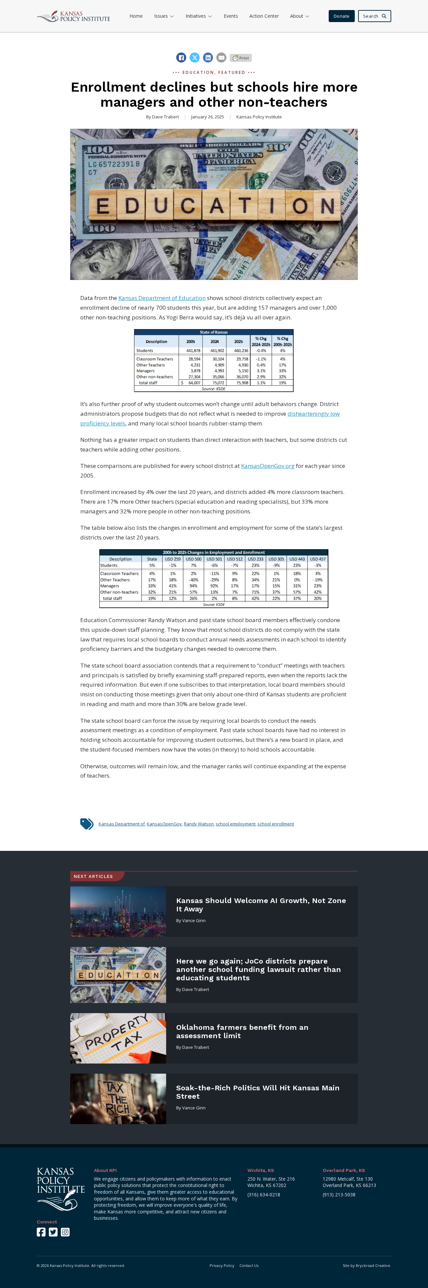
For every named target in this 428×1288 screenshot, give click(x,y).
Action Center (264, 16)
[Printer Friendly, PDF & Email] (241, 57)
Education (198, 72)
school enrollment (275, 824)
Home (136, 16)
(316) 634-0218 (263, 1194)
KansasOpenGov (164, 824)
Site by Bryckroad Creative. (367, 1265)
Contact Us (248, 1265)
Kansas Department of (122, 824)
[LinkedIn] (208, 58)
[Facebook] (181, 58)
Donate (342, 16)
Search (371, 16)
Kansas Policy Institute (259, 117)
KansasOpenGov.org (268, 466)
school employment (235, 824)
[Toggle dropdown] (172, 16)
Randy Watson (199, 824)
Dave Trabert (165, 117)
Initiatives (196, 16)
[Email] (221, 58)
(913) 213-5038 (339, 1194)
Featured (232, 72)
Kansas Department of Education (162, 298)
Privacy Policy (222, 1265)
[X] (195, 58)
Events (231, 16)
